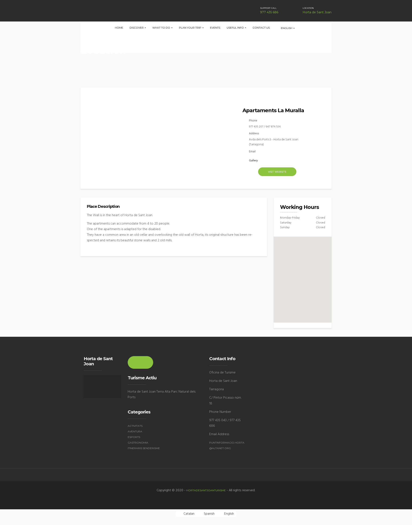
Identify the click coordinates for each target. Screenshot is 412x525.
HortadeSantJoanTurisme (206, 490)
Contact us (261, 27)
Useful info (235, 27)
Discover (137, 27)
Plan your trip (190, 27)
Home (119, 27)
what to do (161, 27)
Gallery (253, 160)
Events (215, 27)
